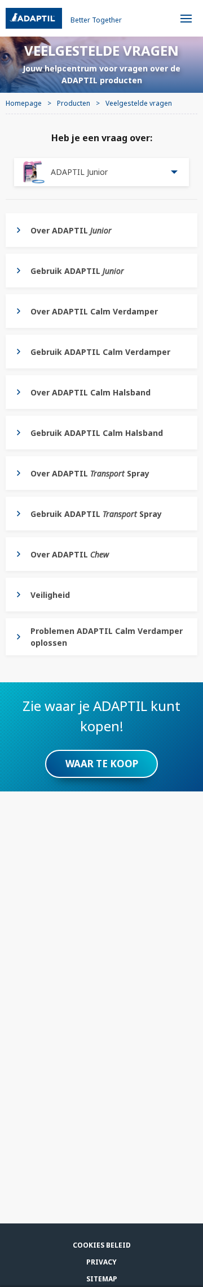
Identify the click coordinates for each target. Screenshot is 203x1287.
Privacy (101, 1262)
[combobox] (101, 172)
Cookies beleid (102, 1245)
